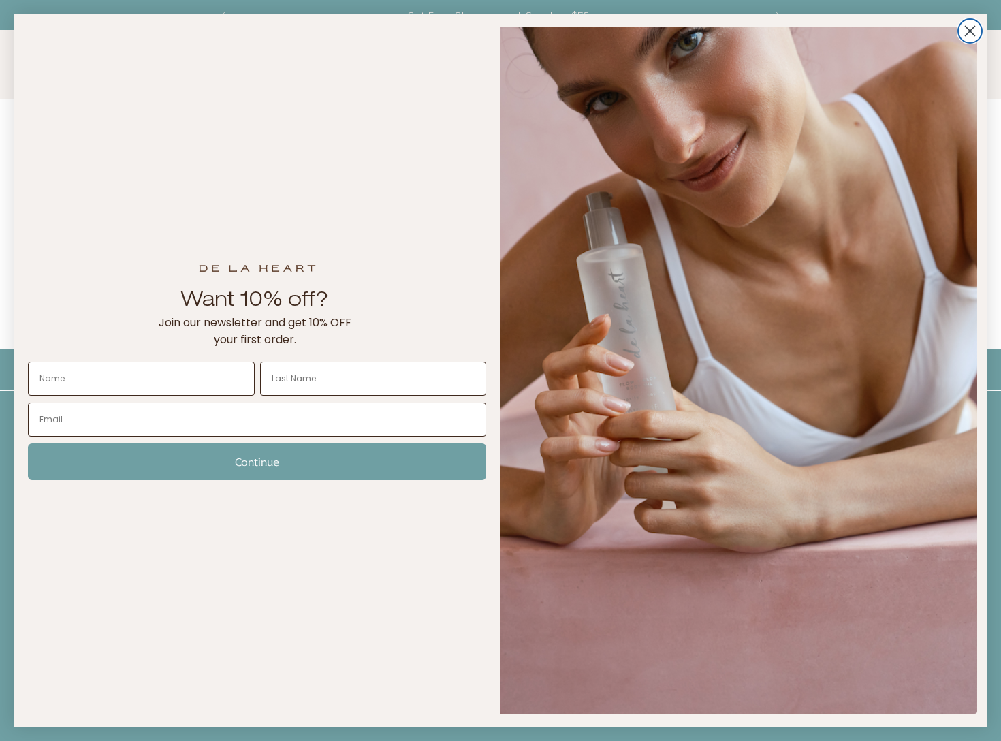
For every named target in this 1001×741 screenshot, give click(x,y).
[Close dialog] (970, 31)
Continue (257, 462)
